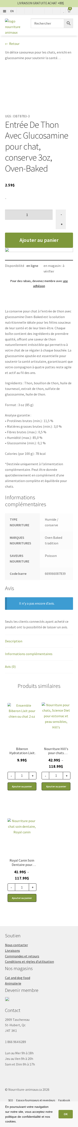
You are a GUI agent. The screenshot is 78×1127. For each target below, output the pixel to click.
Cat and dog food (17, 978)
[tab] (39, 641)
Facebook (64, 1100)
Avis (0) (10, 666)
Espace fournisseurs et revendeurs (35, 1100)
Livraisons (12, 950)
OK (66, 1114)
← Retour (12, 43)
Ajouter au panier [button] (22, 786)
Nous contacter (16, 945)
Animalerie (13, 983)
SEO (10, 1100)
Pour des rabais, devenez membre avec (39, 283)
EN (12, 11)
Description (13, 641)
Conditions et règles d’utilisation (29, 961)
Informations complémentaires (28, 654)
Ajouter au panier (39, 240)
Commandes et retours (22, 956)
